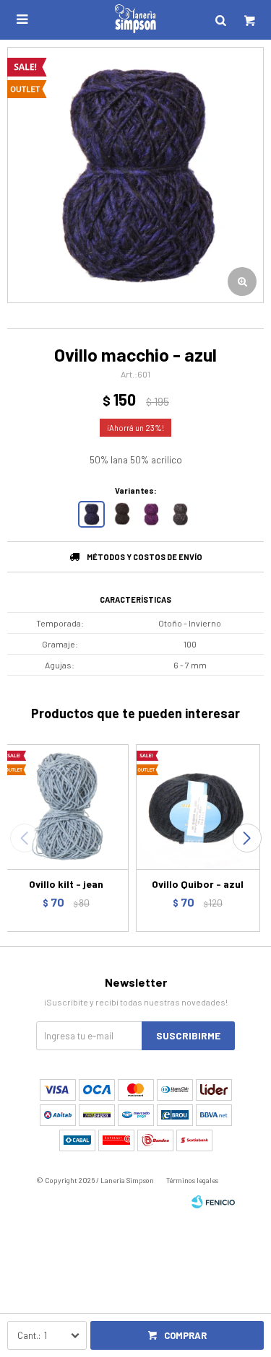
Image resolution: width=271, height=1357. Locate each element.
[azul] (91, 514)
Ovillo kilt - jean (66, 884)
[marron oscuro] (121, 514)
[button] (247, 838)
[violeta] (150, 514)
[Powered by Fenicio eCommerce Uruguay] (213, 1202)
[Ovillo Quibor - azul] (198, 806)
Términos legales (192, 1180)
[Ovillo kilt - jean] (66, 806)
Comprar (185, 1335)
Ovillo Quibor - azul (198, 884)
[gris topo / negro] (180, 514)
